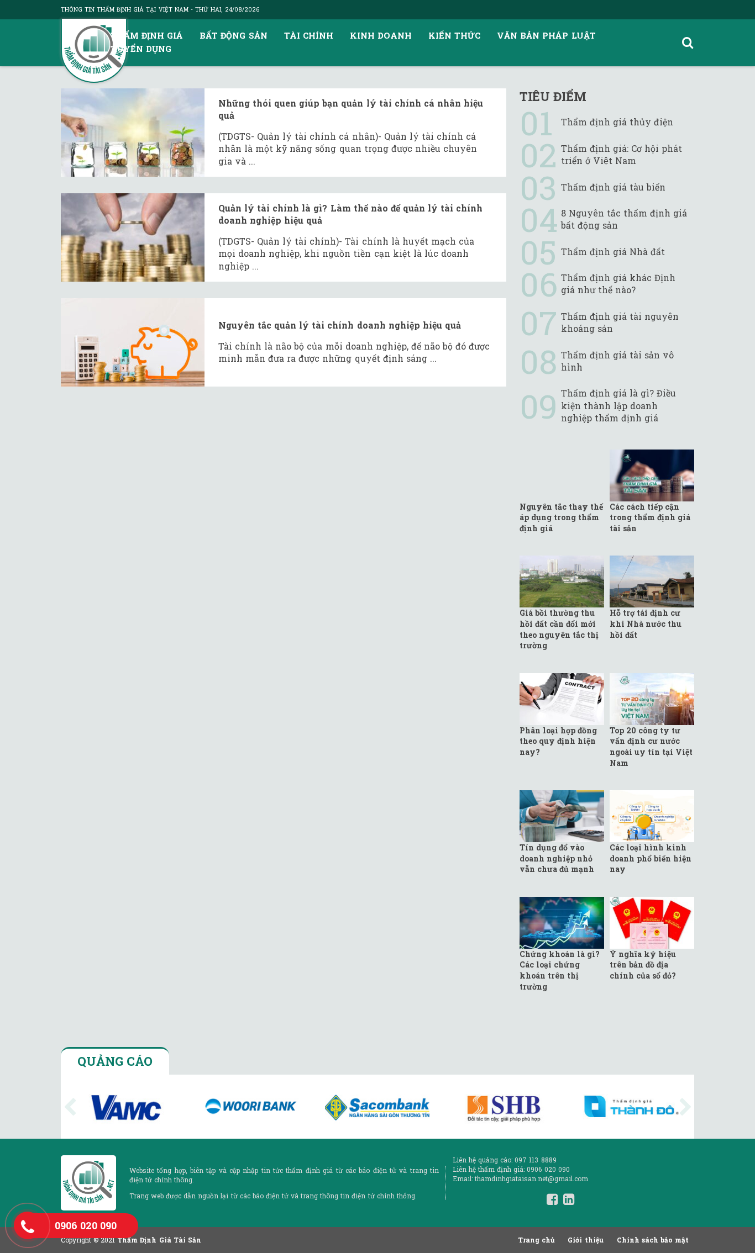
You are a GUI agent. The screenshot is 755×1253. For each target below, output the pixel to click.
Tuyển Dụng (141, 48)
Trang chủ (536, 1239)
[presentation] (70, 1107)
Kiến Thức (454, 35)
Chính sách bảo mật (653, 1239)
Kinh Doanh (381, 35)
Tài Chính (308, 35)
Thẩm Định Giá (147, 35)
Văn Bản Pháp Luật (546, 35)
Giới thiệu (585, 1239)
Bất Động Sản (233, 35)
